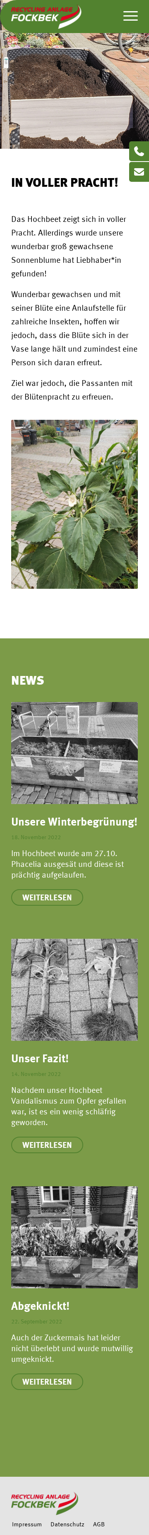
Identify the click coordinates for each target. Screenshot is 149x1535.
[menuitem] (126, 16)
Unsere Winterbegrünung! (74, 822)
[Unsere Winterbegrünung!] (74, 753)
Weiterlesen (47, 898)
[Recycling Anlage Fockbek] (62, 16)
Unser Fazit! (40, 1059)
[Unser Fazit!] (74, 990)
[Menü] (126, 16)
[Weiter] (125, 977)
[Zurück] (23, 977)
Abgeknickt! (40, 1307)
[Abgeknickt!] (74, 1237)
